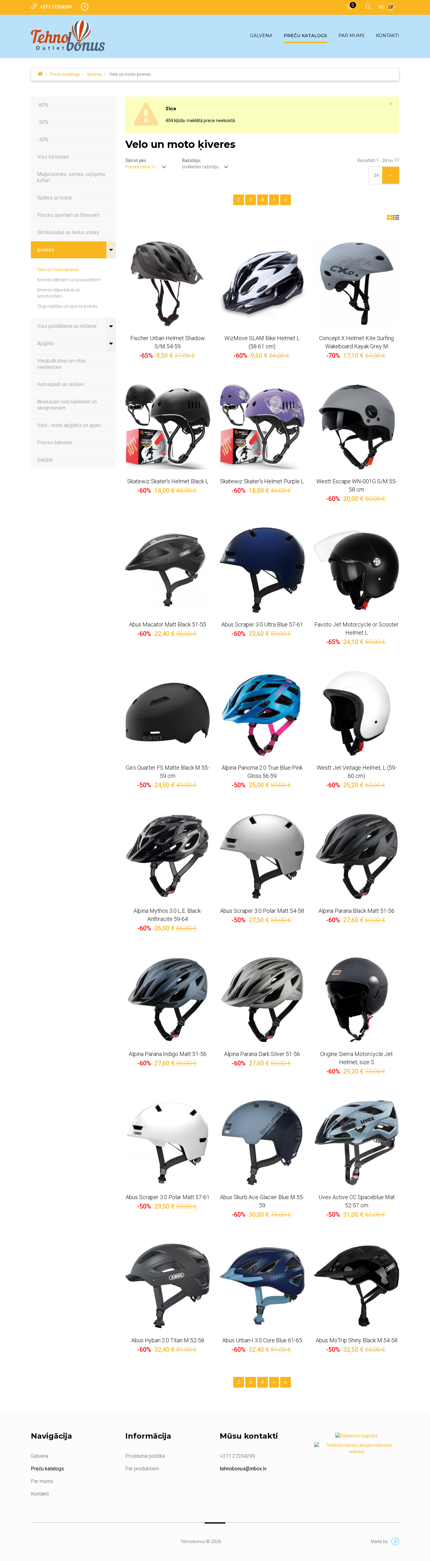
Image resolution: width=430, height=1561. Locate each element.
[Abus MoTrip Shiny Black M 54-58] (356, 1286)
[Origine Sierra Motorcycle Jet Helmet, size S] (356, 1000)
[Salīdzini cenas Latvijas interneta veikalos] (356, 1449)
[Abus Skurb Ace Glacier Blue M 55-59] (262, 1143)
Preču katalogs (65, 74)
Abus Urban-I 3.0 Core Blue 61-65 (262, 1340)
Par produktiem (142, 1469)
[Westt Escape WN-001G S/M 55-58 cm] (356, 427)
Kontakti (40, 1494)
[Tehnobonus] (68, 35)
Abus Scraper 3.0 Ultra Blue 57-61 (262, 624)
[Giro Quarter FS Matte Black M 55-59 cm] (167, 713)
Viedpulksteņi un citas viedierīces (61, 364)
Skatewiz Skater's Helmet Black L (167, 481)
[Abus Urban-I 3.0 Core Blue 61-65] (262, 1286)
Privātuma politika (145, 1456)
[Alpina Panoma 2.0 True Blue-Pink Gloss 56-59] (262, 713)
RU (381, 6)
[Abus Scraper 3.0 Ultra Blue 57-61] (262, 570)
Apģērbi (45, 343)
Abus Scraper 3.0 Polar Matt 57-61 (168, 1197)
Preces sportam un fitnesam (68, 215)
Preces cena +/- (141, 166)
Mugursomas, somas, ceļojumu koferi (71, 177)
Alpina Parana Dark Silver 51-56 (262, 1054)
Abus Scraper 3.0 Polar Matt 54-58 (262, 910)
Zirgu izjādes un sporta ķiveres (67, 306)
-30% (42, 140)
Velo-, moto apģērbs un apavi (69, 425)
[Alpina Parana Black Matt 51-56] (356, 856)
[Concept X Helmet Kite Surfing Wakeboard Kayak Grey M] (356, 284)
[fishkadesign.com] (393, 1541)
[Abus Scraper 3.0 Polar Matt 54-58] (262, 856)
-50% (42, 122)
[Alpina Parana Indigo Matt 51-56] (167, 1000)
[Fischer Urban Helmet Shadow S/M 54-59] (167, 284)
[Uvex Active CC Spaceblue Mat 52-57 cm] (356, 1143)
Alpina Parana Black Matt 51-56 (356, 910)
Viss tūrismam (53, 157)
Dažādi (45, 460)
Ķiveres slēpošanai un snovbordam (58, 293)
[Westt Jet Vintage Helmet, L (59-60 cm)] (356, 713)
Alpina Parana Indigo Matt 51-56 (168, 1054)
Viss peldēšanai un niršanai (66, 326)
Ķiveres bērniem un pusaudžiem (69, 279)
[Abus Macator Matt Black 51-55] (167, 570)
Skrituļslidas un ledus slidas (68, 232)
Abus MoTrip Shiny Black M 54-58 (357, 1340)
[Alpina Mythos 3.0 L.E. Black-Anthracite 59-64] (167, 856)
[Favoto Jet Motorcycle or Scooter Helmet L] (356, 570)
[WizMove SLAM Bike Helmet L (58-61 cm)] (262, 284)
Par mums (42, 1481)
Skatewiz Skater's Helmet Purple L (262, 481)
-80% (42, 105)
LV (390, 6)
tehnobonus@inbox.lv (243, 1469)
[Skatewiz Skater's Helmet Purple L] (262, 427)
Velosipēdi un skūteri (60, 384)
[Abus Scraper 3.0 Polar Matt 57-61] (167, 1143)
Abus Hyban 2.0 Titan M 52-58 (167, 1340)
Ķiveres (94, 74)
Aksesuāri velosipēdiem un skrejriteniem (67, 405)
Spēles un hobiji (54, 198)
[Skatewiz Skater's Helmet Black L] (167, 427)
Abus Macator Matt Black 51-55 (167, 624)
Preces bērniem (54, 443)
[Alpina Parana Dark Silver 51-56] (262, 1000)
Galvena (39, 1456)
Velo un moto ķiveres (58, 269)
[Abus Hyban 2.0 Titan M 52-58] (167, 1286)
